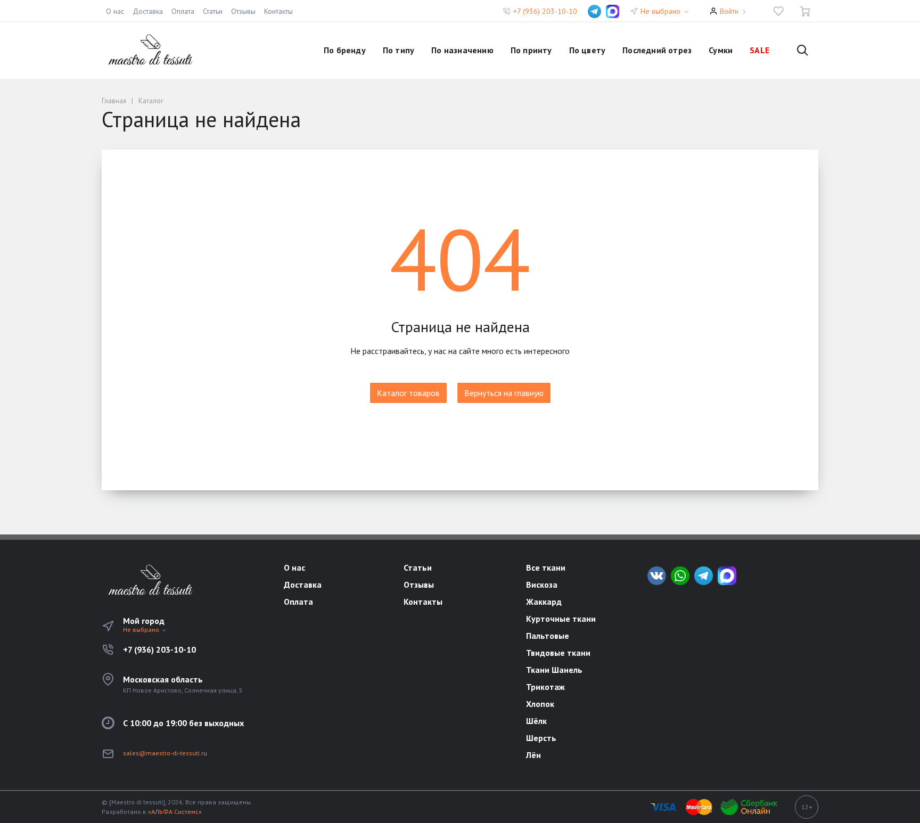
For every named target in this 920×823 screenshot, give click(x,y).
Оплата (182, 11)
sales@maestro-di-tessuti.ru (165, 753)
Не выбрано (661, 11)
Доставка (148, 11)
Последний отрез (657, 50)
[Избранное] (778, 11)
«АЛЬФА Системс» (175, 812)
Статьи (213, 11)
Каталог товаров (408, 393)
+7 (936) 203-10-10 (545, 11)
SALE (759, 50)
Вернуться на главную (504, 393)
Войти (729, 11)
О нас (115, 11)
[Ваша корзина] (805, 11)
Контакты (278, 11)
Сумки (721, 50)
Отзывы (243, 11)
